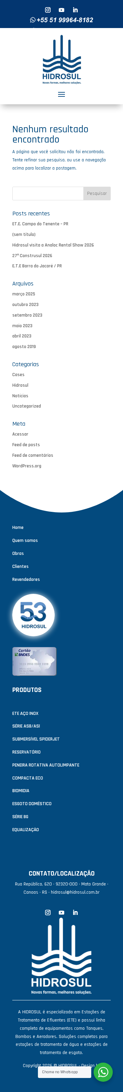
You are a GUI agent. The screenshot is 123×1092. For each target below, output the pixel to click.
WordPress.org (26, 466)
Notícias (20, 396)
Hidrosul (20, 385)
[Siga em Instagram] (47, 9)
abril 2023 (21, 336)
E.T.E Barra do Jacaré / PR (37, 266)
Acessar (20, 434)
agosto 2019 (24, 347)
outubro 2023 (25, 305)
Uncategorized (26, 406)
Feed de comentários (32, 455)
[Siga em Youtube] (61, 9)
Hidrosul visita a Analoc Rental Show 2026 (53, 245)
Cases (18, 375)
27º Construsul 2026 (32, 256)
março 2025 (23, 294)
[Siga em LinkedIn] (75, 9)
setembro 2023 (27, 315)
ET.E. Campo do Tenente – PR (40, 224)
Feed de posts (26, 445)
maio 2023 (22, 326)
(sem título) (24, 234)
